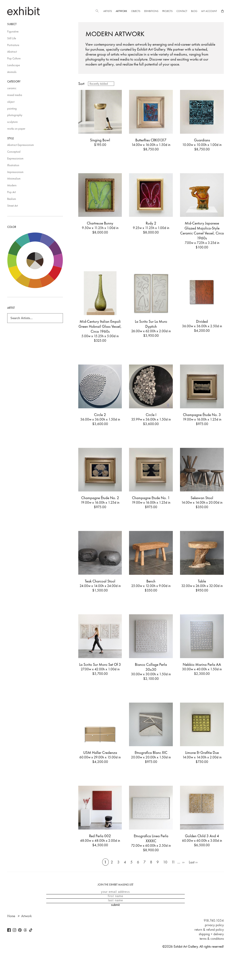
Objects (135, 11)
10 (165, 862)
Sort (81, 83)
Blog (194, 11)
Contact (181, 11)
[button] (97, 11)
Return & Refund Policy (209, 929)
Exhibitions (151, 11)
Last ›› (193, 862)
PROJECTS (167, 11)
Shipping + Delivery (211, 934)
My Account (209, 11)
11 (173, 862)
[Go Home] (23, 11)
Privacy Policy (214, 925)
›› (183, 862)
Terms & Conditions (212, 938)
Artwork (121, 11)
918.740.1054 (214, 920)
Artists (107, 11)
